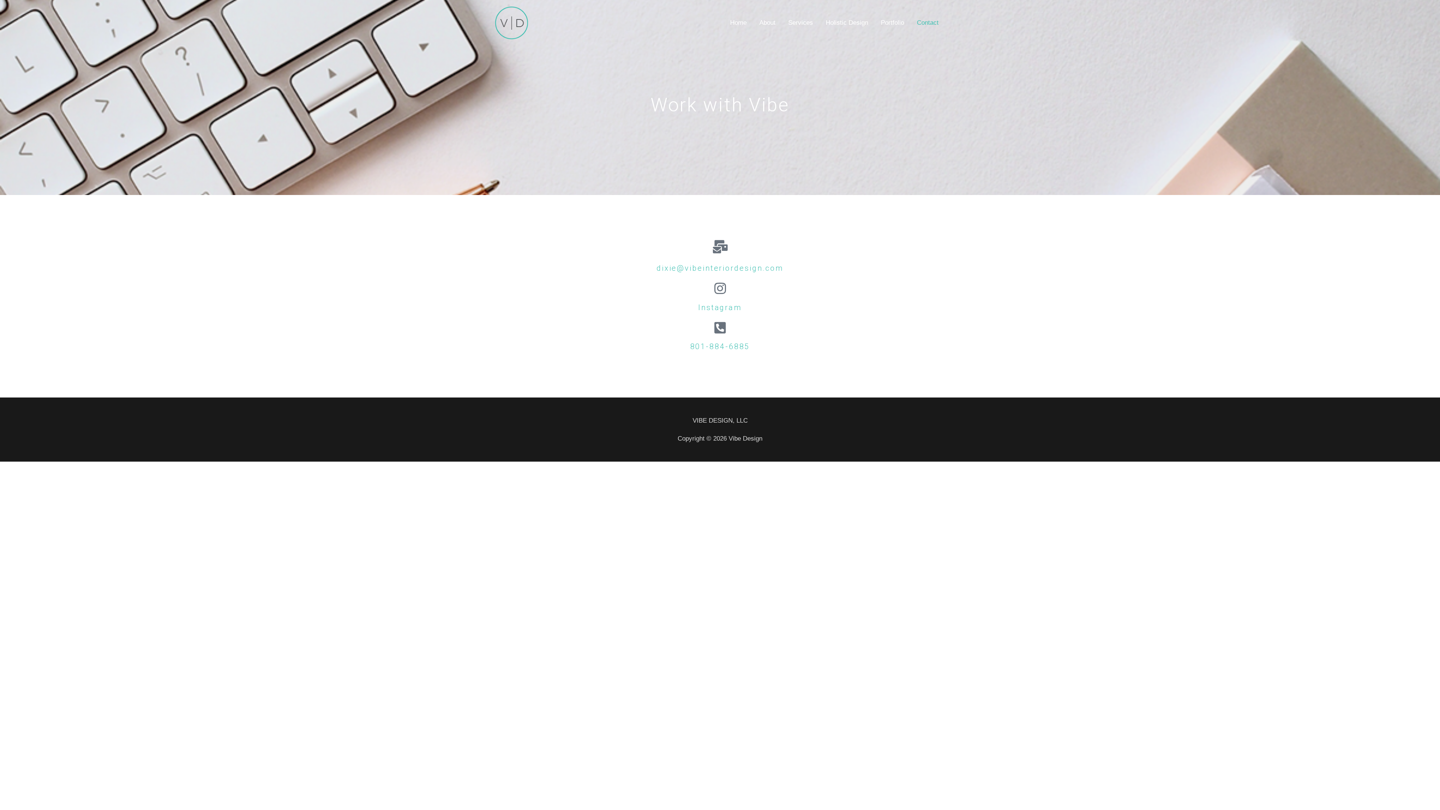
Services (800, 22)
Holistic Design (847, 22)
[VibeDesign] (511, 22)
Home (738, 22)
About (767, 22)
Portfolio (892, 22)
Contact (928, 22)
